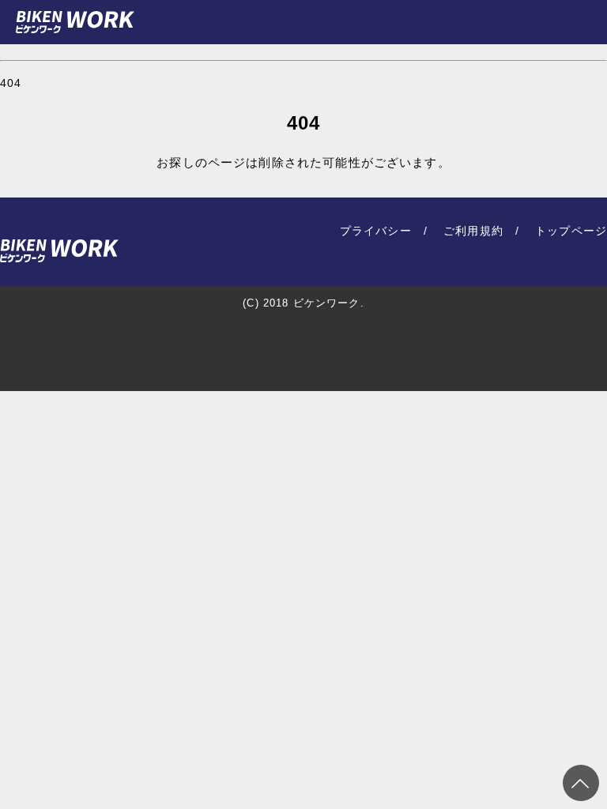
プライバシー (376, 230)
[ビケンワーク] (75, 22)
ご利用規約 (473, 230)
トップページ (571, 230)
